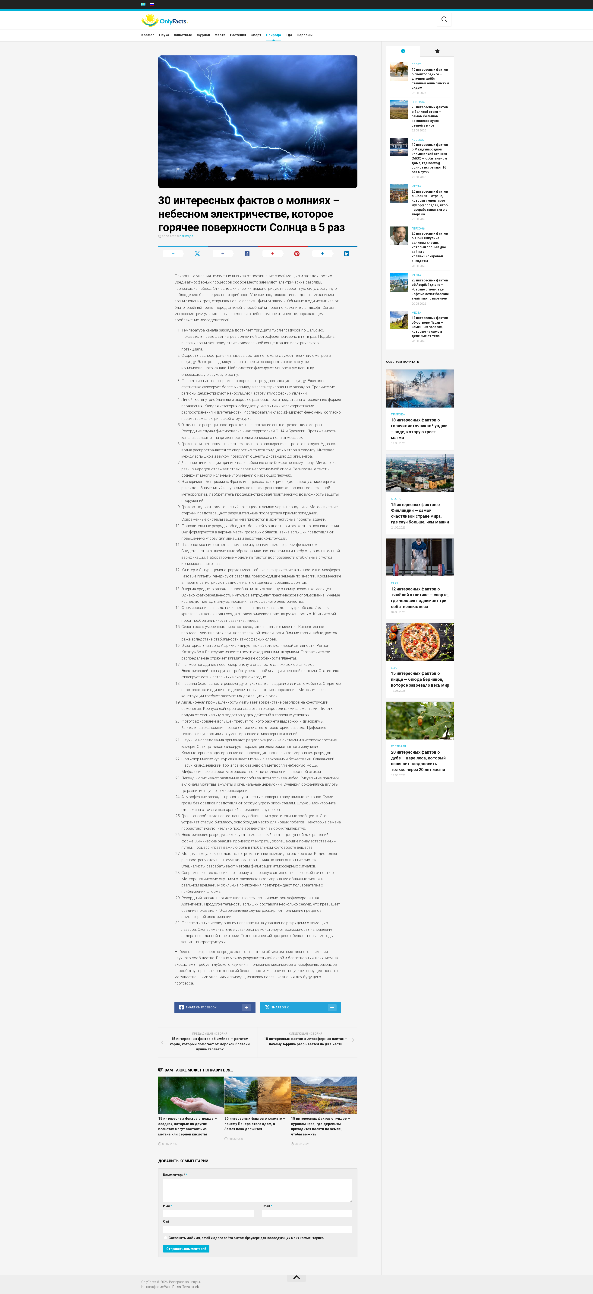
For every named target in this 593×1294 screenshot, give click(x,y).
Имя (167, 1206)
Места (219, 35)
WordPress (172, 1287)
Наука (164, 35)
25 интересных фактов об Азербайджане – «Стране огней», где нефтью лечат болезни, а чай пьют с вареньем (431, 289)
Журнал (203, 35)
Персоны (304, 35)
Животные (183, 35)
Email (267, 1206)
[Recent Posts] (403, 51)
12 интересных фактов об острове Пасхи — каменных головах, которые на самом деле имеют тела (430, 327)
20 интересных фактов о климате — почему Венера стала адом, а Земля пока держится (255, 1123)
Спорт (256, 35)
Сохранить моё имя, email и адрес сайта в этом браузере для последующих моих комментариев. (247, 1238)
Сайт (167, 1221)
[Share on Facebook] (233, 253)
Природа (273, 35)
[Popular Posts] (437, 51)
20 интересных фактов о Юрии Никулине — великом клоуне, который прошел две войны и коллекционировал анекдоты (430, 247)
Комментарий (175, 1175)
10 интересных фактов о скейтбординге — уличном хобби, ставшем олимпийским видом (430, 78)
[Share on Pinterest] (283, 253)
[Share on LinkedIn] (332, 253)
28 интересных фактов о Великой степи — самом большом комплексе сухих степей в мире (430, 116)
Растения (238, 35)
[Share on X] (183, 253)
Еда (289, 35)
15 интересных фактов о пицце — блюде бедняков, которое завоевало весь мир (420, 679)
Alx (197, 1287)
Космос (148, 35)
